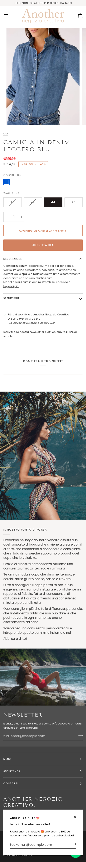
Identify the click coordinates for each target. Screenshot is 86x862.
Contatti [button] (10, 783)
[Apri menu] (9, 15)
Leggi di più (11, 286)
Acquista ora (43, 245)
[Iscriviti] (72, 844)
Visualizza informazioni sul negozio (32, 323)
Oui (5, 133)
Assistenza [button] (11, 771)
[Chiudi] (77, 817)
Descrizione (12, 259)
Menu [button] (7, 759)
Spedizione (11, 298)
